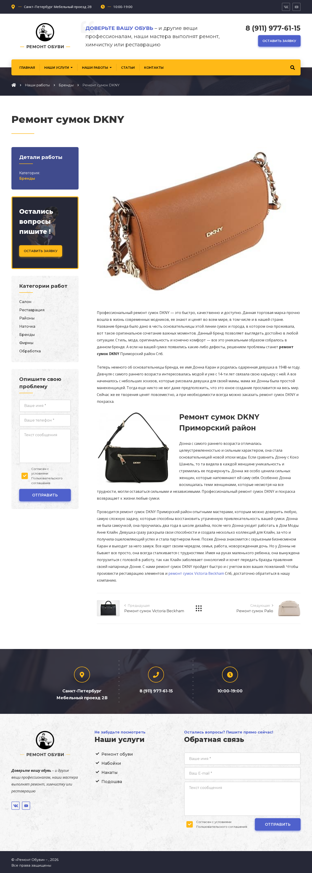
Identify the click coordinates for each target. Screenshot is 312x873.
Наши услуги (56, 68)
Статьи (128, 68)
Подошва (111, 781)
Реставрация (32, 310)
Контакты (154, 68)
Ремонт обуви (117, 754)
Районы (27, 318)
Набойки (111, 763)
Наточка (27, 326)
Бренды (27, 178)
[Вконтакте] (286, 7)
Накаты (109, 772)
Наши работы (95, 68)
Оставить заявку (279, 41)
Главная (27, 68)
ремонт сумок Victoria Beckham (196, 573)
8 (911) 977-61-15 (273, 28)
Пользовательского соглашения (221, 826)
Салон (25, 302)
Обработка (30, 351)
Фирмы (26, 343)
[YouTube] (296, 7)
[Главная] (13, 85)
